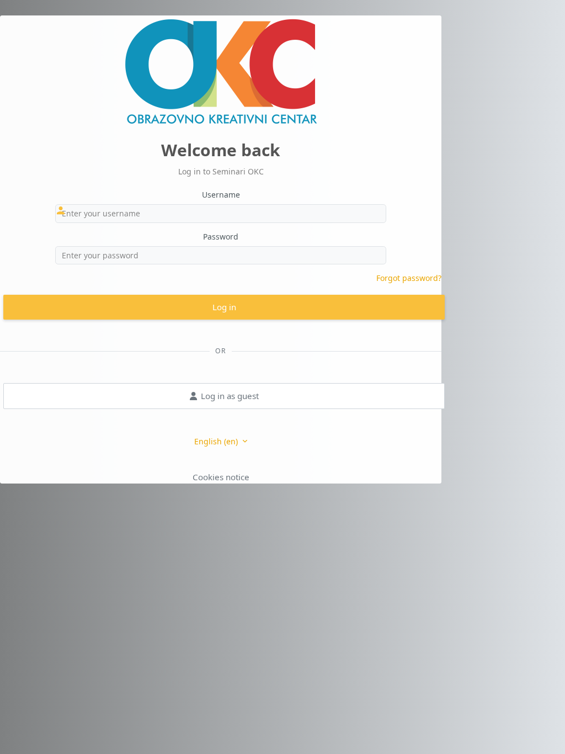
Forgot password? (408, 278)
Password (220, 236)
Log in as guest (230, 395)
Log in (224, 306)
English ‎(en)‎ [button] (217, 441)
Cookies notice (221, 476)
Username (221, 194)
